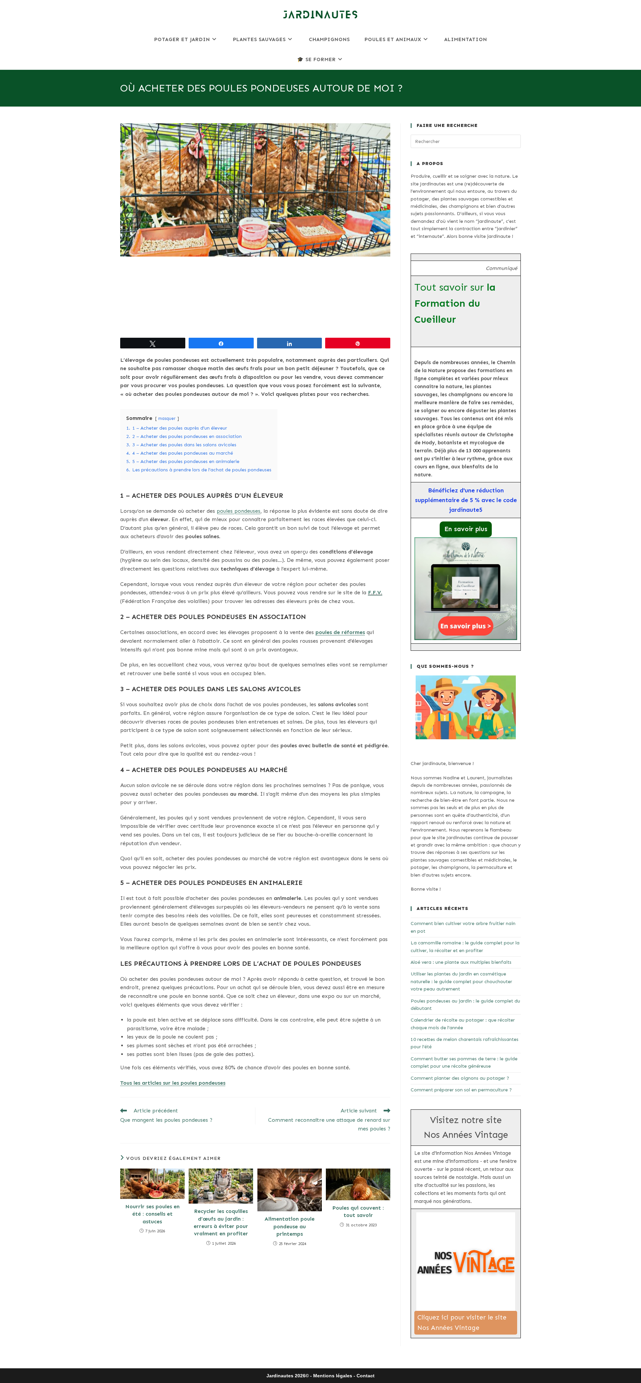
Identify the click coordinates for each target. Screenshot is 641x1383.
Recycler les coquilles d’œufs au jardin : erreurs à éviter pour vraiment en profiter (221, 1222)
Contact (366, 1375)
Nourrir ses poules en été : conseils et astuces (152, 1214)
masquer (167, 418)
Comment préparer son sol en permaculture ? (461, 1090)
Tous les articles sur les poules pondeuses (172, 1083)
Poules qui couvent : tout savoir (358, 1211)
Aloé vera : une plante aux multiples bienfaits (461, 962)
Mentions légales (332, 1375)
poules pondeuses (238, 511)
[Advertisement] (255, 297)
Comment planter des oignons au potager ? (460, 1078)
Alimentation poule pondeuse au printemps (289, 1226)
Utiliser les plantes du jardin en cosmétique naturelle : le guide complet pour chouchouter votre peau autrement (461, 981)
